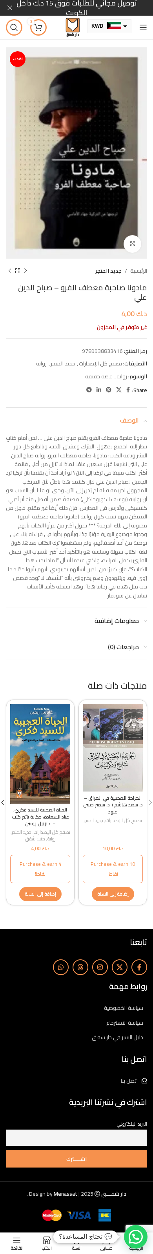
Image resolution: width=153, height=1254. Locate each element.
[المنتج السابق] (25, 271)
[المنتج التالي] (10, 271)
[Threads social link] (80, 967)
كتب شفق (35, 839)
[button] (113, 894)
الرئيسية (138, 270)
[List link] (76, 1008)
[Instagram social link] (100, 967)
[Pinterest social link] (109, 390)
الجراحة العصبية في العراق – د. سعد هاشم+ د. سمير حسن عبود (113, 804)
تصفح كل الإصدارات (100, 363)
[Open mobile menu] (143, 27)
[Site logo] (72, 27)
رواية (41, 363)
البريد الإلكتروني (132, 1123)
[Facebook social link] (128, 390)
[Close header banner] (10, 8)
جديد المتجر (108, 270)
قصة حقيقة (99, 376)
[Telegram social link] (89, 390)
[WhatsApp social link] (61, 967)
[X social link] (119, 390)
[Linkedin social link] (99, 390)
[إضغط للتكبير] (132, 244)
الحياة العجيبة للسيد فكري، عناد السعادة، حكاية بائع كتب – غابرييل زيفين (40, 816)
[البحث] (14, 27)
